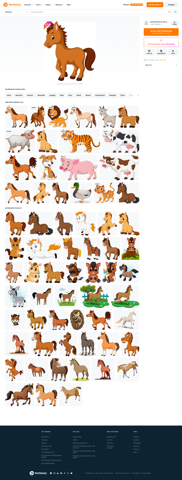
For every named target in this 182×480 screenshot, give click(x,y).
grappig (52, 95)
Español (136, 440)
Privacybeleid (135, 473)
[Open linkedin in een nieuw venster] (58, 473)
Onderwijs (45, 449)
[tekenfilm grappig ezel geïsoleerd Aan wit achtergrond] (16, 296)
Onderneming (46, 446)
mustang (112, 95)
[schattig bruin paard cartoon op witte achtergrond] (37, 320)
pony (70, 95)
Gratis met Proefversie (161, 32)
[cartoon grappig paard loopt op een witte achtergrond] (37, 117)
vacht (9, 95)
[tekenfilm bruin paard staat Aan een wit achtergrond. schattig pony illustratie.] (17, 344)
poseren (30, 95)
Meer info (149, 65)
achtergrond (100, 95)
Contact (109, 440)
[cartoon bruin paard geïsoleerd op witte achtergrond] (16, 117)
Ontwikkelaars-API (47, 452)
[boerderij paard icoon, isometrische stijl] (127, 369)
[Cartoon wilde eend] (81, 193)
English (136, 437)
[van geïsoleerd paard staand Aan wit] (79, 369)
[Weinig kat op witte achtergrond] (104, 193)
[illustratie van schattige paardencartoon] (85, 223)
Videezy (44, 443)
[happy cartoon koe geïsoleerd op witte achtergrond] (120, 141)
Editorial (59, 5)
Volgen (174, 24)
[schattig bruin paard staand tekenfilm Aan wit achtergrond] (68, 344)
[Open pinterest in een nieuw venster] (61, 473)
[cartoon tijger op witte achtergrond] (79, 141)
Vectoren (27, 5)
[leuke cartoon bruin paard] (93, 272)
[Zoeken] (169, 12)
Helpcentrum (111, 437)
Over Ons (110, 443)
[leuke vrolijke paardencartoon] (130, 344)
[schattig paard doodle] (36, 369)
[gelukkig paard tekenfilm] (60, 193)
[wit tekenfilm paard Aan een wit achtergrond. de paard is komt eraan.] (126, 320)
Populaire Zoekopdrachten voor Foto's (84, 452)
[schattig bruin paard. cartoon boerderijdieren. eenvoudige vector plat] (41, 296)
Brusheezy (45, 437)
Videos (48, 5)
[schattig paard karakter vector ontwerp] (15, 320)
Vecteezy (44, 440)
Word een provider (110, 447)
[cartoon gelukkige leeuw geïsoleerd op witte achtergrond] (58, 117)
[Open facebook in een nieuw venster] (51, 473)
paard (122, 95)
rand (62, 95)
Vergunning (77, 437)
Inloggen (171, 5)
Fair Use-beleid (146, 473)
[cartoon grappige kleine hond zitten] (48, 167)
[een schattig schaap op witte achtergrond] (20, 141)
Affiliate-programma (80, 443)
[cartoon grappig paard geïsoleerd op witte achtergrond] (128, 272)
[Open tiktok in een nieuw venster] (64, 473)
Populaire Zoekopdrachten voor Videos (84, 457)
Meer (69, 5)
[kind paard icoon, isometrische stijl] (70, 394)
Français (136, 449)
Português (137, 443)
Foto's (38, 5)
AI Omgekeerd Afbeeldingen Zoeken (51, 456)
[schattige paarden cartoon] (128, 117)
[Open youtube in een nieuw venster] (71, 473)
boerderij (19, 95)
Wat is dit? (163, 60)
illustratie (41, 95)
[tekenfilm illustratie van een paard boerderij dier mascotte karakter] (87, 344)
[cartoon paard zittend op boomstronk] (130, 248)
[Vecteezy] (12, 5)
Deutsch (136, 446)
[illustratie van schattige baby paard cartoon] (33, 272)
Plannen (126, 5)
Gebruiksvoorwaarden (122, 473)
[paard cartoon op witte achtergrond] (46, 394)
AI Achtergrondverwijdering (51, 460)
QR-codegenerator (48, 463)
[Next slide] (136, 95)
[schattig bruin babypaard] (59, 369)
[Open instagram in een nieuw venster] (54, 473)
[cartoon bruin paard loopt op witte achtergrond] (18, 193)
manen (88, 95)
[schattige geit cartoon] (107, 117)
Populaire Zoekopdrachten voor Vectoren (84, 447)
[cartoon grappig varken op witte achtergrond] (78, 167)
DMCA (75, 440)
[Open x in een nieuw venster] (68, 473)
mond (79, 95)
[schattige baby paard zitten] (47, 141)
